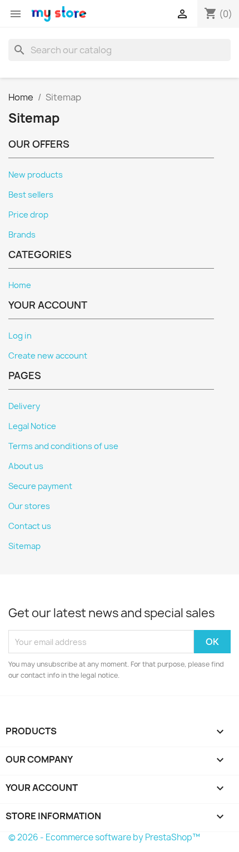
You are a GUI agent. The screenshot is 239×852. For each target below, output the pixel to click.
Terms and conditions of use (63, 446)
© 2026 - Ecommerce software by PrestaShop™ (104, 837)
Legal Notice (32, 426)
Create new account (47, 355)
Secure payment (40, 486)
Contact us (29, 526)
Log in (20, 335)
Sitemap (24, 546)
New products (35, 174)
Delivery (24, 406)
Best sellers (30, 194)
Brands (22, 234)
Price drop (28, 214)
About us (25, 466)
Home (19, 285)
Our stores (29, 506)
